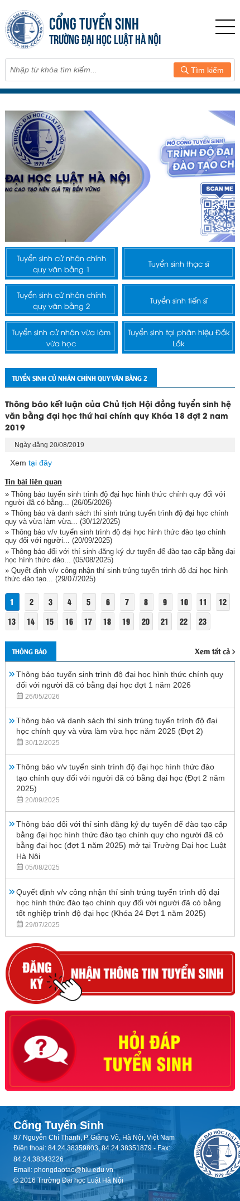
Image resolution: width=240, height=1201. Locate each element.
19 (126, 621)
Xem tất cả (212, 650)
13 (12, 621)
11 (203, 601)
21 (165, 621)
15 (50, 621)
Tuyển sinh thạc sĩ (178, 263)
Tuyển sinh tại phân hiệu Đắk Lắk (179, 337)
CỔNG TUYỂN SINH (94, 22)
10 (184, 601)
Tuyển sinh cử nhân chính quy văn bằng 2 (61, 300)
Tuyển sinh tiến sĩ (179, 300)
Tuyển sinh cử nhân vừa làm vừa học (61, 337)
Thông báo (29, 651)
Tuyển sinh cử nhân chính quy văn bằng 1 (61, 263)
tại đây (40, 462)
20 (146, 621)
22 (184, 621)
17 (88, 621)
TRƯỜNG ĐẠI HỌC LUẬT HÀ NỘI (105, 38)
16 (69, 621)
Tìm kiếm (206, 70)
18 (107, 621)
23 (203, 621)
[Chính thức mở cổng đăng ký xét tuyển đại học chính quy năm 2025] (120, 176)
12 (223, 601)
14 (31, 621)
